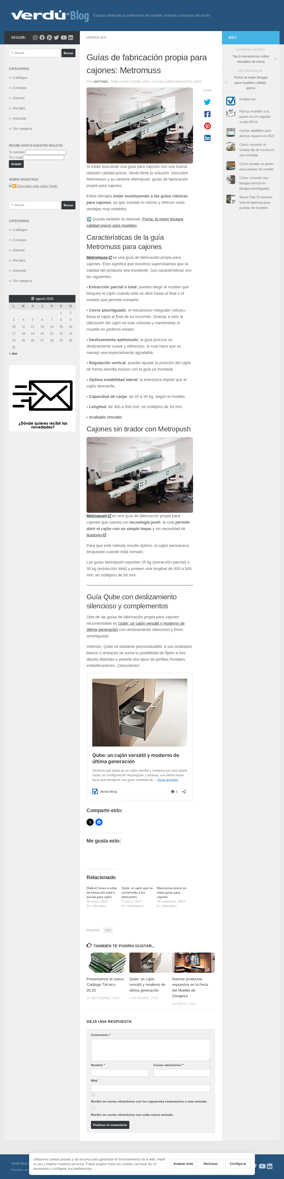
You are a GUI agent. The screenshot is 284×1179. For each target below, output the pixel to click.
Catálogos (20, 77)
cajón (108, 930)
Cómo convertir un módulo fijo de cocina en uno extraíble (256, 150)
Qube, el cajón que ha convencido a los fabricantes (137, 892)
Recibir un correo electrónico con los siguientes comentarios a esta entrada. (149, 1101)
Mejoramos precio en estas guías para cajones (172, 892)
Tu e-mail (15, 157)
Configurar (238, 1163)
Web (94, 1080)
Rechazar (211, 1163)
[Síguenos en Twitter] (56, 37)
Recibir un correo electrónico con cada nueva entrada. (132, 1114)
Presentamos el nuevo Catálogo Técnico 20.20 (105, 984)
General (18, 98)
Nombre (98, 1065)
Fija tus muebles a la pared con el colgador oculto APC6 (254, 116)
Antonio (101, 81)
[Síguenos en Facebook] (42, 37)
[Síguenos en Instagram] (35, 37)
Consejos (20, 88)
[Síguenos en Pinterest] (49, 37)
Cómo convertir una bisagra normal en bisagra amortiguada (254, 183)
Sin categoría (22, 128)
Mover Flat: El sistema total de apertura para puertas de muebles (255, 202)
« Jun (13, 353)
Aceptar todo (183, 1163)
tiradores (94, 535)
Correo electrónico (168, 1065)
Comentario (100, 1035)
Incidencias (247, 99)
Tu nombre (16, 152)
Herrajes (96, 37)
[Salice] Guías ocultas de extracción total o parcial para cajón (102, 892)
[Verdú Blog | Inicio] (50, 15)
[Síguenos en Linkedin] (70, 37)
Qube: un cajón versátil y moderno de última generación (147, 984)
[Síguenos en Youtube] (63, 37)
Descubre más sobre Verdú (37, 186)
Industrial (19, 118)
